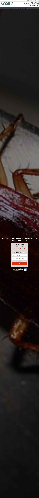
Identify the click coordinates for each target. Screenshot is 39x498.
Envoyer (19, 263)
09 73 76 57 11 (32, 4)
